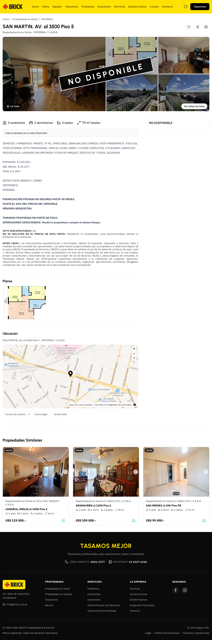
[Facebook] (175, 590)
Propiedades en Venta (25, 19)
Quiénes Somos (137, 6)
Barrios (49, 605)
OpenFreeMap (85, 404)
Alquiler (57, 6)
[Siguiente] (65, 472)
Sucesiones (104, 6)
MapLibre (73, 404)
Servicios (119, 6)
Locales (154, 6)
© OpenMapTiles (100, 404)
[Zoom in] (134, 348)
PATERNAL (47, 19)
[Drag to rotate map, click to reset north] (134, 358)
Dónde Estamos (138, 599)
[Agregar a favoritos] (189, 27)
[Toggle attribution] (135, 405)
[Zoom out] (134, 353)
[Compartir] (197, 27)
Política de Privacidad (167, 633)
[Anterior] (6, 472)
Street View (60, 414)
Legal (148, 633)
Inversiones (94, 594)
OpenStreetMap (125, 404)
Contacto (167, 6)
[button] (70, 374)
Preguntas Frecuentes (142, 605)
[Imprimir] (206, 27)
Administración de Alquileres (103, 605)
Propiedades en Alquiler (58, 594)
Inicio (35, 6)
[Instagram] (185, 590)
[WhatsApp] (63, 520)
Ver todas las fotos (194, 106)
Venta (45, 6)
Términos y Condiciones (196, 633)
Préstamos (87, 6)
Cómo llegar (41, 414)
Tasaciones (71, 6)
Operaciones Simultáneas (101, 610)
